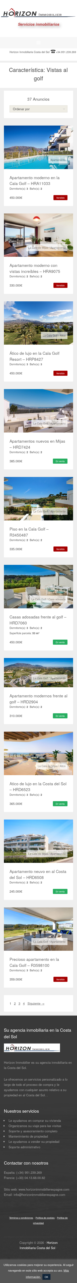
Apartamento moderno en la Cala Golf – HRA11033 (35, 180)
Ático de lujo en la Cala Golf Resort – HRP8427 (34, 356)
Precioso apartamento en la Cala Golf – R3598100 (34, 962)
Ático (63, 335)
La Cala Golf (50, 335)
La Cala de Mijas (38, 247)
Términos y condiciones (21, 1217)
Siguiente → (35, 1003)
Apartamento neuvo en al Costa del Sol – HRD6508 (38, 874)
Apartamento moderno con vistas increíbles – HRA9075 (35, 268)
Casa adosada (57, 599)
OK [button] (46, 1277)
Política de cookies (45, 1217)
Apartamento (58, 160)
